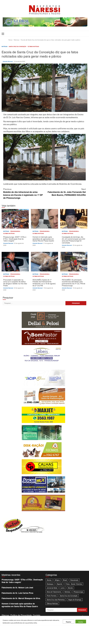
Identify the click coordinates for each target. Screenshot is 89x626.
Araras (49, 580)
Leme (63, 588)
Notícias (5, 46)
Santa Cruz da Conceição (18, 46)
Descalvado (74, 580)
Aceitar (80, 622)
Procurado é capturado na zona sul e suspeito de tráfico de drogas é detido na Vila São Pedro (15, 261)
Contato (36, 615)
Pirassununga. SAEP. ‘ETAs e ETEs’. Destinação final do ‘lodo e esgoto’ (15, 219)
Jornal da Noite (52, 588)
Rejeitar (68, 622)
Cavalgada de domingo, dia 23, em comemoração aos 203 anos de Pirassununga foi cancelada (73, 219)
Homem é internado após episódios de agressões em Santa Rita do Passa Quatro (44, 219)
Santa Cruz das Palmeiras (56, 599)
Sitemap (5, 615)
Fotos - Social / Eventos (74, 584)
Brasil (65, 580)
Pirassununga (15, 231)
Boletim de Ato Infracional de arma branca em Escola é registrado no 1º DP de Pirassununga (23, 193)
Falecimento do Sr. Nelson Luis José (17, 587)
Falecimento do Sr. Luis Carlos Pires (17, 593)
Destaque (50, 584)
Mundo (70, 588)
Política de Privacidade (21, 615)
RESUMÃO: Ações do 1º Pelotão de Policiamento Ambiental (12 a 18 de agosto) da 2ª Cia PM (44, 261)
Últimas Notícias (33, 46)
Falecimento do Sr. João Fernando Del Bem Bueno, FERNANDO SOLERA (67, 192)
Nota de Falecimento (54, 592)
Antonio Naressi (8, 61)
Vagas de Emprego (74, 599)
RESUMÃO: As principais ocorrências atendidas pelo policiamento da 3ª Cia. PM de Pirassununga (73, 261)
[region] (44, 621)
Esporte (59, 584)
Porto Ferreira (51, 596)
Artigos (57, 580)
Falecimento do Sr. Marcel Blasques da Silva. (21, 598)
